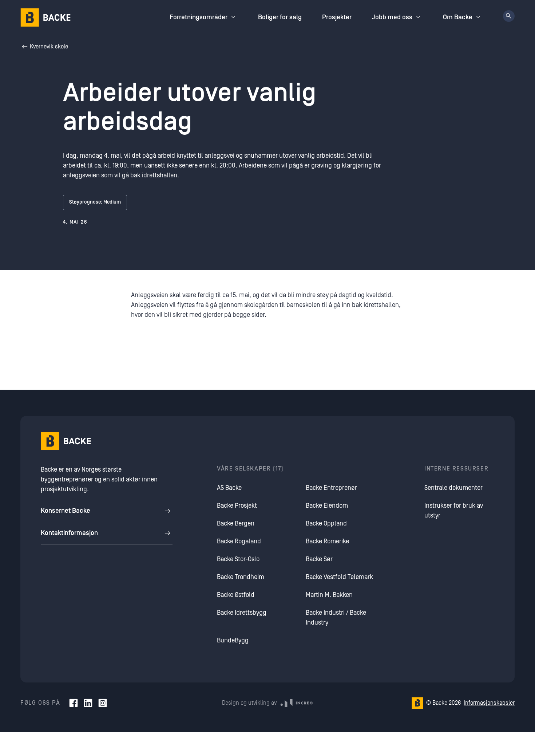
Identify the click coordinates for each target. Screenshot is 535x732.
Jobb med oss (392, 17)
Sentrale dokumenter (453, 488)
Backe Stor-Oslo (238, 559)
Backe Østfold (235, 595)
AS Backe (229, 488)
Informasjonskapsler (489, 703)
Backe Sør (319, 559)
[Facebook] (73, 702)
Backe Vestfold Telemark (339, 577)
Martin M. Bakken (329, 595)
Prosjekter (337, 17)
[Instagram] (102, 702)
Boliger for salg (280, 17)
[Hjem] (45, 17)
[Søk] (509, 16)
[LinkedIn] (88, 702)
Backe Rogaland (239, 541)
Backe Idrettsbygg (241, 613)
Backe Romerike (327, 541)
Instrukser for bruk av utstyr (453, 510)
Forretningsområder (198, 17)
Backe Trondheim (240, 577)
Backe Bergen (235, 523)
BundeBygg (233, 640)
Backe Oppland (326, 523)
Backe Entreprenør (331, 488)
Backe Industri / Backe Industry (336, 617)
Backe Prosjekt (237, 505)
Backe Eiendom (327, 505)
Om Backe (457, 17)
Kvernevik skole (49, 46)
